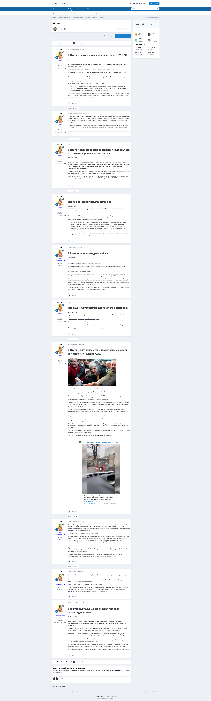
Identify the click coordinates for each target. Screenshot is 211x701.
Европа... (69, 29)
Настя (153, 33)
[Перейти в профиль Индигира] (55, 29)
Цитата (74, 103)
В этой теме (151, 8)
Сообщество (71, 8)
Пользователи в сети (84, 13)
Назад (58, 43)
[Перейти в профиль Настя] (149, 34)
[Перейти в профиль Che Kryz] (149, 40)
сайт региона (83, 271)
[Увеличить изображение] (83, 319)
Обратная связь (105, 696)
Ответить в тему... (67, 678)
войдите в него (116, 670)
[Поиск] (157, 8)
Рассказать (111, 29)
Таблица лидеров (97, 13)
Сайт (54, 8)
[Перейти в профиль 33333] (136, 40)
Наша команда (71, 13)
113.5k (60, 65)
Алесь (59, 49)
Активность (81, 8)
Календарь (61, 13)
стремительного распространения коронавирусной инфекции (103, 266)
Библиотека (62, 8)
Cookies (113, 696)
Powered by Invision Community (105, 698)
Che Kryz (154, 38)
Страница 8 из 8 (81, 43)
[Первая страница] (54, 43)
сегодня (73, 257)
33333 (140, 38)
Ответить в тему (123, 35)
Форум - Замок (58, 3)
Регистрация (154, 3)
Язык (96, 696)
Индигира (65, 28)
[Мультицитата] (69, 103)
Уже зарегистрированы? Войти (138, 3)
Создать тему (108, 35)
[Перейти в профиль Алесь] (60, 55)
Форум (54, 13)
